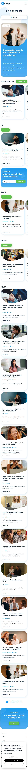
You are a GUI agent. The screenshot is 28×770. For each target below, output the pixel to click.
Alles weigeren (14, 764)
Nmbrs (5, 59)
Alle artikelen (21, 81)
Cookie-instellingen (14, 756)
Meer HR (5, 130)
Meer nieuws (6, 245)
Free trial (13, 723)
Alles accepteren (14, 760)
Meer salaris (6, 197)
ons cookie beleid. (8, 753)
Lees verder (6, 73)
